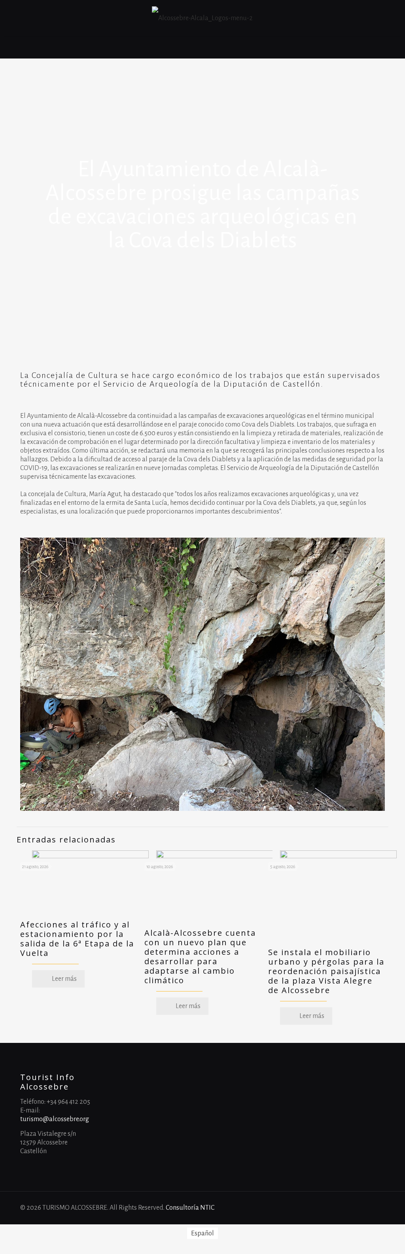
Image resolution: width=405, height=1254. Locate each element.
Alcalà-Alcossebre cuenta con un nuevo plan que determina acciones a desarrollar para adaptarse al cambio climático (200, 956)
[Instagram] (373, 1208)
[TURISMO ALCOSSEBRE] (202, 18)
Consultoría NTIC (190, 1207)
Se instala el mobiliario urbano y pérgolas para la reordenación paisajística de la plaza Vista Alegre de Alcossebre (326, 971)
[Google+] (351, 1208)
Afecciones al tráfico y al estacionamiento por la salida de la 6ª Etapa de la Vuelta (77, 938)
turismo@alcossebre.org (54, 1119)
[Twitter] (362, 1208)
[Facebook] (341, 1208)
